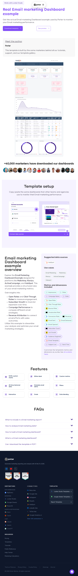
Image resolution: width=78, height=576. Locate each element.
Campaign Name (53, 296)
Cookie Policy (33, 567)
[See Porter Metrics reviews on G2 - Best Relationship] (25, 476)
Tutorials (7, 545)
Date (67, 296)
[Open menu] (43, 5)
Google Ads (33, 494)
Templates (8, 542)
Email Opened (53, 324)
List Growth (52, 332)
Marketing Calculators (12, 556)
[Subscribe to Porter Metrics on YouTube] (11, 469)
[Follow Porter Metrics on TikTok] (15, 469)
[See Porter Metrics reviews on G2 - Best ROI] (17, 476)
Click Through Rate (54, 304)
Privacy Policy (22, 567)
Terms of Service (10, 567)
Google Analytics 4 (35, 515)
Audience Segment (54, 336)
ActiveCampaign (59, 276)
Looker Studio (11, 499)
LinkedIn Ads (33, 508)
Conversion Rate (53, 316)
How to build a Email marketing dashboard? (23, 432)
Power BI (10, 506)
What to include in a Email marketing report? (23, 420)
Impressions (52, 292)
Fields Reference (10, 549)
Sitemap (45, 567)
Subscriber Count (54, 328)
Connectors (32, 486)
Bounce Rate (52, 308)
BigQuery (10, 492)
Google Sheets (12, 502)
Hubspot (48, 280)
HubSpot (51, 262)
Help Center (9, 552)
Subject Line (52, 344)
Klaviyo (48, 276)
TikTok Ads (32, 511)
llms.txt (53, 567)
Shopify (31, 501)
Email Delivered (66, 320)
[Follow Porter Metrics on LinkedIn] (6, 469)
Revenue (68, 316)
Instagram (32, 497)
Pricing (7, 538)
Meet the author (13, 41)
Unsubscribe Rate (54, 312)
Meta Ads (32, 490)
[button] (39, 419)
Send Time (65, 344)
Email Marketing (51, 273)
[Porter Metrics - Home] (37, 5)
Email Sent (51, 320)
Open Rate (52, 300)
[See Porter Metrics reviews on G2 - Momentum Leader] (8, 476)
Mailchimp (62, 273)
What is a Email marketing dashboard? (21, 438)
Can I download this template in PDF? (20, 444)
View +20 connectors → (35, 518)
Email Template (53, 340)
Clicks (64, 292)
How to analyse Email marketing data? (21, 426)
